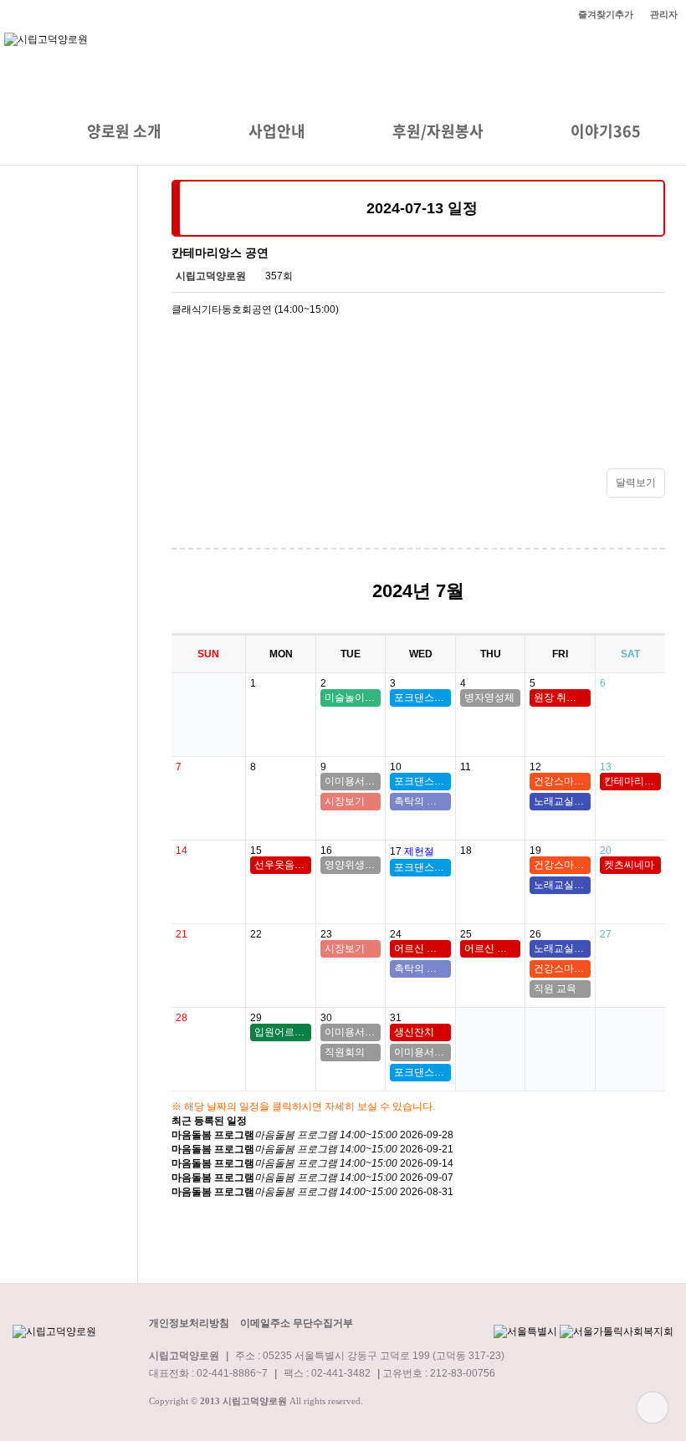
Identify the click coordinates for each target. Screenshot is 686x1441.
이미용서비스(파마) (353, 1032)
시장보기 (345, 801)
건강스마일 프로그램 (562, 781)
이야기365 (606, 131)
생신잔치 (414, 1032)
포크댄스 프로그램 (422, 697)
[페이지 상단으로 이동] (652, 1407)
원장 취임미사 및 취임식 (562, 697)
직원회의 (345, 1052)
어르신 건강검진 (422, 948)
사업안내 (276, 131)
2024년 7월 (418, 590)
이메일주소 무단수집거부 (296, 1323)
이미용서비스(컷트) (353, 781)
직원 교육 (555, 988)
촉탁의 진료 (420, 801)
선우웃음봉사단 (282, 865)
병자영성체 (489, 697)
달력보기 (636, 482)
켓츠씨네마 (629, 865)
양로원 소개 (124, 131)
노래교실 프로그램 (562, 801)
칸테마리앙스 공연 (633, 781)
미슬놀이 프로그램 (353, 697)
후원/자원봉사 (438, 131)
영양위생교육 (353, 865)
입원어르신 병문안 (282, 1032)
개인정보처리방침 (189, 1323)
